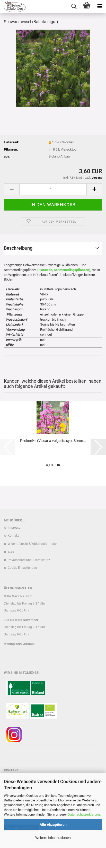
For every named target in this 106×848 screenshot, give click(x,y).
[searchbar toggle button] (73, 6)
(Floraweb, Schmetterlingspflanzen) (63, 270)
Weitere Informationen (53, 838)
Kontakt (13, 535)
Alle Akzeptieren (53, 825)
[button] (11, 189)
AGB (11, 552)
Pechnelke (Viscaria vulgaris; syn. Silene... (53, 441)
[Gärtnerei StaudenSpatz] (13, 6)
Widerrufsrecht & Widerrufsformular (32, 544)
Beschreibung (18, 248)
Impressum (15, 527)
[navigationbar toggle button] (99, 6)
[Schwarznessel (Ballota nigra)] (53, 68)
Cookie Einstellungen (22, 568)
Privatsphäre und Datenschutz (29, 560)
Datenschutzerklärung (84, 814)
